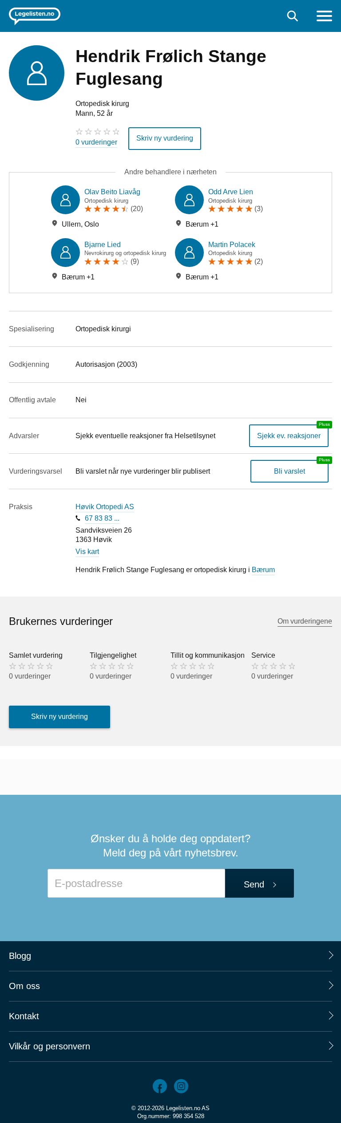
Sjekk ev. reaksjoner (289, 436)
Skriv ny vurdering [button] (164, 138)
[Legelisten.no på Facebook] (159, 1086)
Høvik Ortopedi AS (104, 506)
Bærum (263, 569)
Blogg (20, 956)
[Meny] (324, 17)
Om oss (24, 986)
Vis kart (87, 551)
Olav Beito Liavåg (112, 192)
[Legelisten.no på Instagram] (181, 1086)
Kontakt (24, 1016)
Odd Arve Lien (230, 192)
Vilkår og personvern (49, 1046)
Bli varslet (289, 471)
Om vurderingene (305, 621)
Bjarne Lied (102, 244)
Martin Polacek (231, 244)
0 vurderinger (96, 142)
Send (254, 884)
